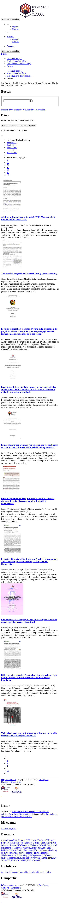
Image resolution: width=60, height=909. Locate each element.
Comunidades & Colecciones (25, 811)
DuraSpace (43, 779)
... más (39, 850)
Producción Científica (16, 73)
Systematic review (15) (31, 858)
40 (8, 167)
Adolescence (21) (12, 855)
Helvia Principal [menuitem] (14, 58)
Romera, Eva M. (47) (38, 840)
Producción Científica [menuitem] (16, 61)
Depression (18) (39, 855)
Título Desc (12, 147)
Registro (12, 828)
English (15, 29)
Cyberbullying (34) (13, 853)
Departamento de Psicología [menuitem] (19, 63)
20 (8, 165)
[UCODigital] (16, 792)
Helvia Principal (15, 71)
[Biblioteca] (5, 792)
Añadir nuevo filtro (19, 126)
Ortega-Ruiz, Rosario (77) (17, 840)
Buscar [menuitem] (10, 66)
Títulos (21, 814)
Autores (14, 814)
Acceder (5, 828)
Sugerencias (16, 782)
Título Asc (11, 145)
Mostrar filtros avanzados (12, 110)
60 (8, 170)
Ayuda (32, 872)
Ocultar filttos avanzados (34, 110)
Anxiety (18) (26, 855)
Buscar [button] (4, 54)
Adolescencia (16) (13, 858)
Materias (28, 814)
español (15, 26)
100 (8, 175)
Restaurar (6, 126)
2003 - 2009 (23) (34, 860)
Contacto (5, 782)
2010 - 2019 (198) (19, 860)
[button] (10, 36)
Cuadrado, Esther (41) (30, 845)
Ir (30, 101)
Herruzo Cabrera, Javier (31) (28, 848)
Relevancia (11, 142)
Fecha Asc (11, 150)
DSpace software (8, 779)
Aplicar (32, 126)
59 (8, 771)
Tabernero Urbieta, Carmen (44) (37, 843)
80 (8, 172)
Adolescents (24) (29, 853)
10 (8, 162)
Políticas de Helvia (43, 872)
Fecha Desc (12, 152)
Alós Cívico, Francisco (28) (24, 850)
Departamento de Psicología (19, 76)
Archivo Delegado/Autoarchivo (15, 872)
